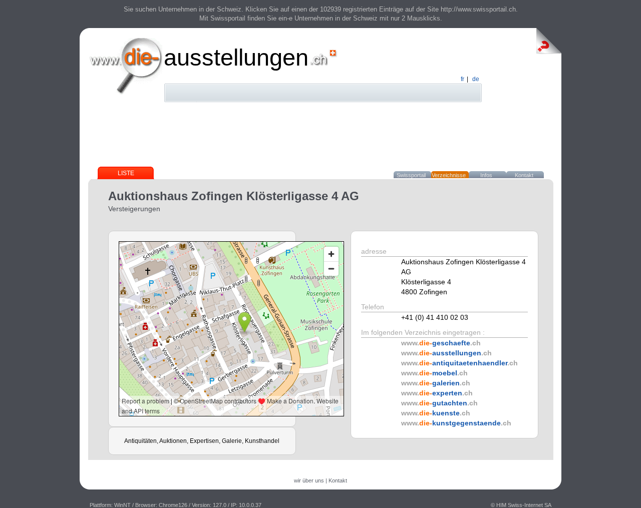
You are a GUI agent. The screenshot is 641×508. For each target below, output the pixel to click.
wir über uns (309, 480)
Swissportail (411, 175)
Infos (486, 175)
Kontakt (524, 175)
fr (462, 79)
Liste (126, 173)
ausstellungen (236, 57)
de (475, 79)
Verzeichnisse (449, 175)
